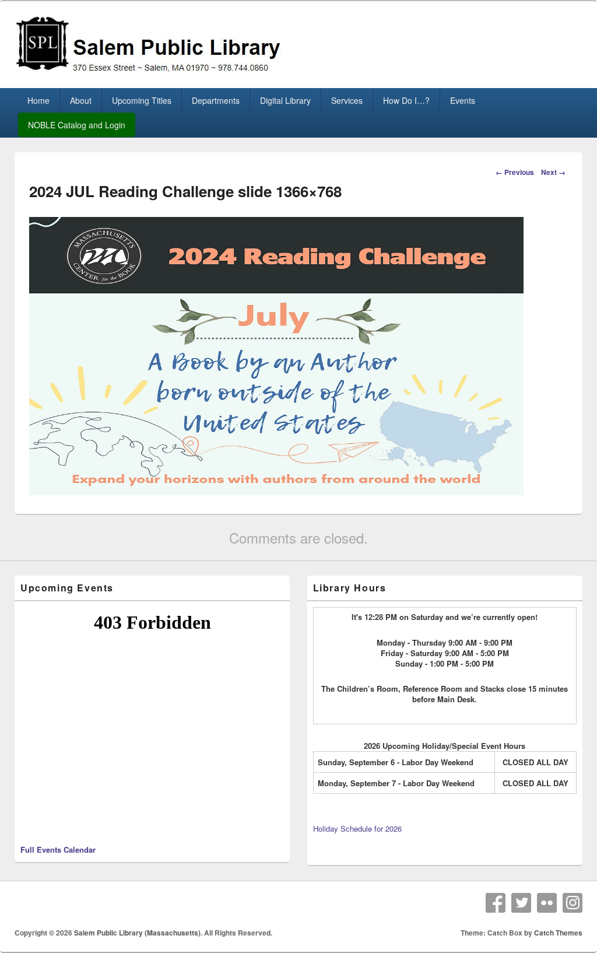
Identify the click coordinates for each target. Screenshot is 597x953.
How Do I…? (406, 100)
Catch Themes (558, 932)
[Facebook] (495, 903)
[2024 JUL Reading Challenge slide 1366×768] (276, 491)
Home (38, 100)
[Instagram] (572, 903)
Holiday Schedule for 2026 (357, 828)
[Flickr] (547, 903)
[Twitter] (521, 903)
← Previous (515, 172)
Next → (553, 172)
